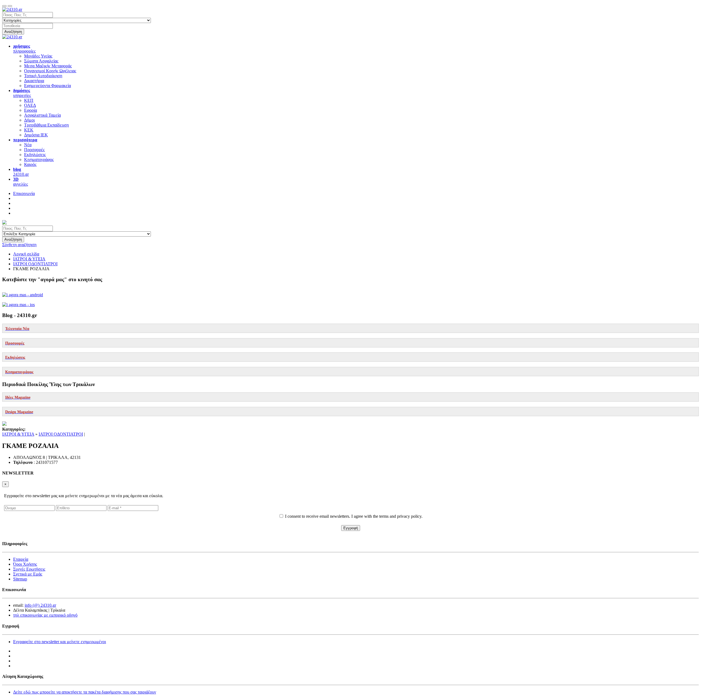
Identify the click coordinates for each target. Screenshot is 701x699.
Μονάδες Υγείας (38, 56)
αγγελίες (20, 181)
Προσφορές (34, 149)
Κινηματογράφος (39, 159)
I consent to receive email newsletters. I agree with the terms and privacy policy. (354, 516)
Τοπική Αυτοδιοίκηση (43, 75)
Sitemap (20, 579)
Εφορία (30, 110)
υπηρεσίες (22, 93)
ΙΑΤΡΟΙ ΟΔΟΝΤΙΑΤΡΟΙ (61, 434)
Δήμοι (29, 120)
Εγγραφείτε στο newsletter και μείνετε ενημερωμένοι (59, 641)
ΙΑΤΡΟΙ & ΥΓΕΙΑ (18, 434)
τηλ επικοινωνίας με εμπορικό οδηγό (45, 615)
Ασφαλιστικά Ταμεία (42, 115)
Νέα (27, 144)
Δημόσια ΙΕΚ (36, 135)
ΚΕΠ (28, 100)
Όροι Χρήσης (25, 564)
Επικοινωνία (24, 193)
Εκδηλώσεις (35, 154)
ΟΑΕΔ (30, 105)
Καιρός (30, 164)
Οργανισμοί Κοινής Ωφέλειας (50, 70)
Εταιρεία (20, 559)
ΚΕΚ (28, 130)
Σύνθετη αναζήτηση (19, 244)
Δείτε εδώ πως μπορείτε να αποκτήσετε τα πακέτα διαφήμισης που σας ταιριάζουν (84, 692)
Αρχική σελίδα (26, 254)
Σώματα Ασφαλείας (41, 61)
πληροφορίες (24, 48)
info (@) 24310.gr (40, 605)
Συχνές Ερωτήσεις (29, 569)
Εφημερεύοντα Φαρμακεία (47, 85)
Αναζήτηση (13, 32)
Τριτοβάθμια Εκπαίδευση (46, 125)
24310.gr (21, 172)
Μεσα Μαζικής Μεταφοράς (48, 66)
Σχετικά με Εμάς (27, 574)
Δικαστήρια (34, 80)
